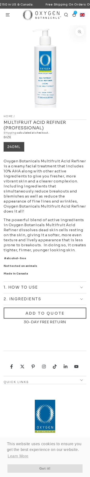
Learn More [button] (18, 456)
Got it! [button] (45, 468)
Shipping (10, 132)
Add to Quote (45, 313)
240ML (13, 147)
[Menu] (8, 15)
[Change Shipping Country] (82, 15)
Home (8, 116)
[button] (66, 15)
